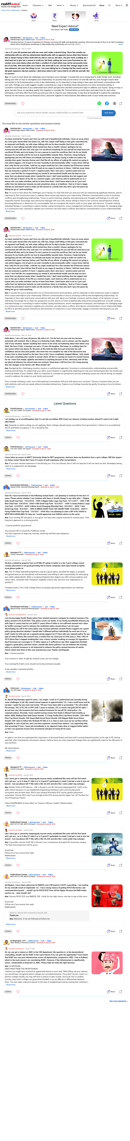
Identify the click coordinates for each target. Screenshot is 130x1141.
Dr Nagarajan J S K (18, 941)
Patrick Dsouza (16, 409)
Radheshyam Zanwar (18, 822)
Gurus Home (5, 10)
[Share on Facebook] (107, 103)
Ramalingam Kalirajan (19, 485)
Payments (37, 5)
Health (33, 20)
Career (96, 20)
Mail (50, 5)
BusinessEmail (89, 5)
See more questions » (119, 1001)
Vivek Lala (14, 688)
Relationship (15, 10)
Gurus (101, 5)
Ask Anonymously (95, 118)
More (118, 5)
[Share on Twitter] (114, 103)
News (59, 5)
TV (109, 5)
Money (73, 5)
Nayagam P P (15, 552)
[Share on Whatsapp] (99, 103)
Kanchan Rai (15, 38)
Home (25, 5)
